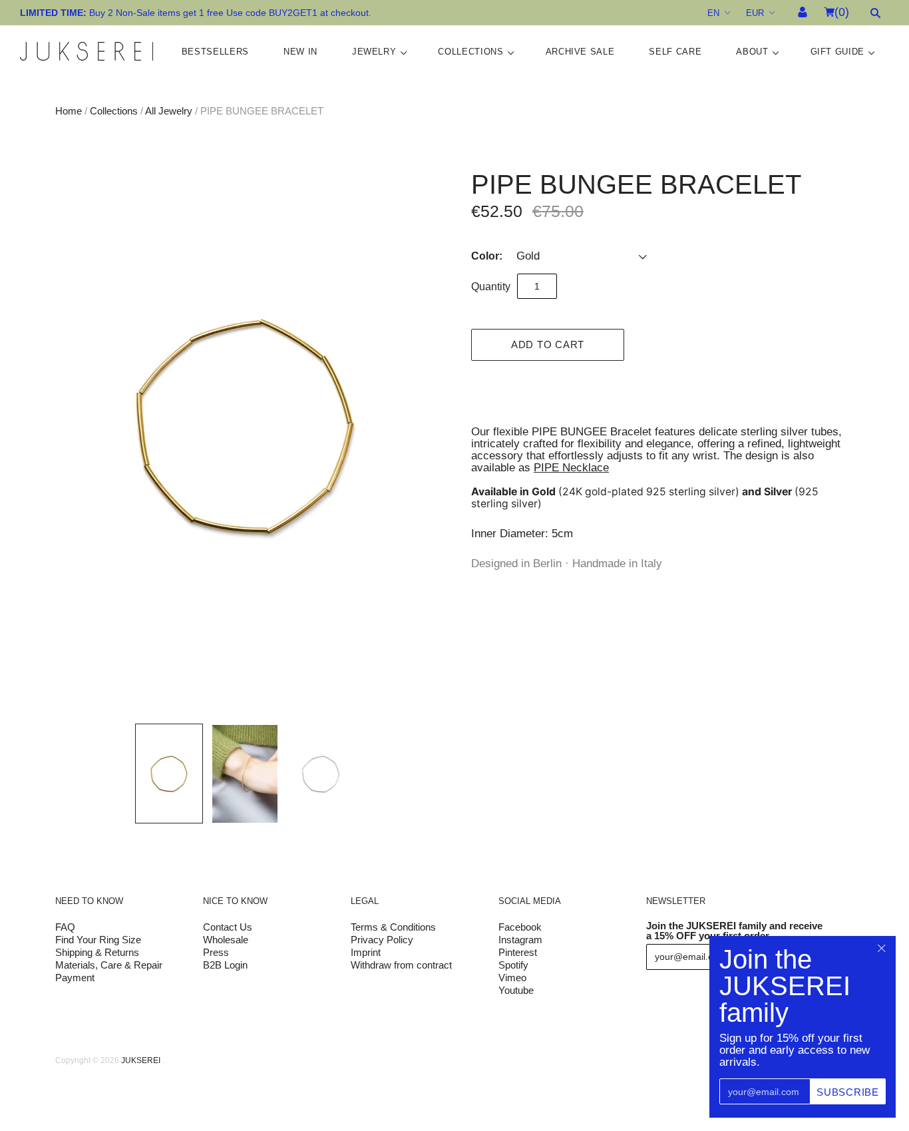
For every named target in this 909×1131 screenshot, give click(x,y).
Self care (675, 52)
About (752, 52)
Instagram (520, 939)
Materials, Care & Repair (108, 965)
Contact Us (227, 927)
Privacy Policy (382, 939)
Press (216, 952)
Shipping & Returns (97, 952)
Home (68, 110)
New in (300, 52)
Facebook (520, 927)
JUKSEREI (140, 1060)
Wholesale (225, 939)
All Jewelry (168, 110)
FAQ (65, 927)
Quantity (490, 286)
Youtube (516, 990)
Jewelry (374, 52)
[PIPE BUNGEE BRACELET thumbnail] (169, 773)
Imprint (366, 952)
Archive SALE (580, 52)
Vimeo (512, 977)
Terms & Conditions (393, 927)
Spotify (513, 965)
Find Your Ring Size (98, 939)
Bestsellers (215, 52)
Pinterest (517, 952)
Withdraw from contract (401, 965)
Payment (74, 977)
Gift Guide (838, 52)
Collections (470, 52)
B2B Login (225, 965)
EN (713, 13)
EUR (755, 13)
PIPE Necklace (571, 467)
